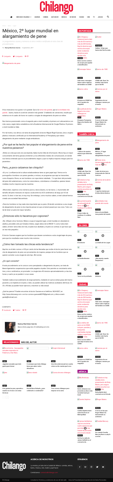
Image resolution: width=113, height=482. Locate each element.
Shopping (99, 45)
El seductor (81, 242)
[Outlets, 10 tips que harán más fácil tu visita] (103, 41)
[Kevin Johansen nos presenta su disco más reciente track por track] (85, 382)
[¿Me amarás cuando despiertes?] (103, 251)
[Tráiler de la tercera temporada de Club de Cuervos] (103, 164)
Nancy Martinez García (12, 48)
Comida (45, 17)
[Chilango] (56, 7)
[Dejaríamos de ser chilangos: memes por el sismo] (103, 93)
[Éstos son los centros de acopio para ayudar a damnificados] (85, 47)
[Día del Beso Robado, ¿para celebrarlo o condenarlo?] (38, 379)
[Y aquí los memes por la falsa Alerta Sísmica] (103, 184)
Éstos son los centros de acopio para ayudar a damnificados (84, 63)
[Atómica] (103, 269)
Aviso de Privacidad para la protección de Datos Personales (87, 480)
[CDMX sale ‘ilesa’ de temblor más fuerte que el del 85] (103, 73)
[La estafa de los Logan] (103, 235)
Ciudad (81, 17)
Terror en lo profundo (84, 276)
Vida (79, 149)
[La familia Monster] (85, 251)
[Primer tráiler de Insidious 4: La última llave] (85, 205)
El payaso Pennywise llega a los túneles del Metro (84, 122)
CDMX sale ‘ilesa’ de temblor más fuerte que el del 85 (102, 82)
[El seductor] (85, 235)
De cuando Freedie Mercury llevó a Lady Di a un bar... (102, 434)
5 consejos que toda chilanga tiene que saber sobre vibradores (36, 366)
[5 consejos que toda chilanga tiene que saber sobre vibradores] (38, 354)
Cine (88, 17)
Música (64, 17)
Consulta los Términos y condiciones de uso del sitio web (48, 480)
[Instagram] (91, 467)
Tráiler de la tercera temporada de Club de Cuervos (102, 173)
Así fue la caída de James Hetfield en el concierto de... (84, 440)
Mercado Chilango (23, 17)
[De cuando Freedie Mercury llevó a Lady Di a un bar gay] (103, 425)
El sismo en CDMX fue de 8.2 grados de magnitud (84, 102)
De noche (73, 17)
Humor (98, 188)
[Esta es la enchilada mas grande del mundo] (103, 205)
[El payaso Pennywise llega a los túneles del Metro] (85, 113)
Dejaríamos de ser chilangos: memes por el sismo (102, 102)
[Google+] (85, 467)
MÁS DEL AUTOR (29, 342)
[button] (108, 17)
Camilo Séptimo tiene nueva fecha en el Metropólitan (84, 412)
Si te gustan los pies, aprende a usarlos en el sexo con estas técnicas (12, 391)
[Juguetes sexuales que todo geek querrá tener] (13, 354)
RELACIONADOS (11, 342)
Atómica (98, 276)
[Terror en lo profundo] (85, 269)
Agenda (37, 17)
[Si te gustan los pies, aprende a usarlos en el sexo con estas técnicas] (13, 379)
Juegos (100, 17)
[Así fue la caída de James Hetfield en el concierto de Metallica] (85, 428)
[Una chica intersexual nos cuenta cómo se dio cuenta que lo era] (62, 354)
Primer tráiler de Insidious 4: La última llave (84, 215)
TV (94, 17)
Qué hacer (54, 17)
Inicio (4, 26)
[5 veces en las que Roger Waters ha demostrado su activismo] (103, 113)
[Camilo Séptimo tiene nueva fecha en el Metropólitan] (85, 403)
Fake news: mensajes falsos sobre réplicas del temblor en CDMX (84, 82)
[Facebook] (79, 467)
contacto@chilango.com (49, 472)
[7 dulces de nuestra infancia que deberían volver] (85, 144)
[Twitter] (19, 330)
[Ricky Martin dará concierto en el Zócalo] (85, 186)
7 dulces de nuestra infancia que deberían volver (84, 153)
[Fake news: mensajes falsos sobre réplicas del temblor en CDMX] (85, 73)
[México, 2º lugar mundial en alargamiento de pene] (103, 144)
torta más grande (46, 110)
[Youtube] (103, 467)
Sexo (9, 26)
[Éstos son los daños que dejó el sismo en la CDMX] (85, 330)
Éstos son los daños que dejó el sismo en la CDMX (85, 341)
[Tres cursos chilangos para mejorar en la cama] (62, 379)
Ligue (4, 361)
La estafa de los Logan (102, 242)
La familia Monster (83, 258)
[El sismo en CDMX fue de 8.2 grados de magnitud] (85, 93)
